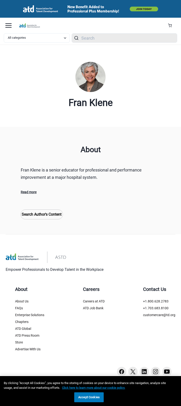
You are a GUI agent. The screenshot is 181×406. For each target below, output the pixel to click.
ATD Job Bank (93, 308)
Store (19, 342)
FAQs (19, 308)
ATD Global (23, 329)
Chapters (22, 322)
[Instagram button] (155, 371)
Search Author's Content (42, 214)
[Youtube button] (167, 371)
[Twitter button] (133, 371)
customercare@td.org (159, 315)
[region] (90, 391)
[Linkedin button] (144, 371)
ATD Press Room (27, 335)
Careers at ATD (94, 301)
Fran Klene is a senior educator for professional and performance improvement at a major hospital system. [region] (81, 173)
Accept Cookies (89, 397)
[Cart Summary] (171, 25)
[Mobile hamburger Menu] (8, 25)
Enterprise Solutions (29, 315)
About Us (22, 301)
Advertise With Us (28, 349)
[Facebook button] (121, 371)
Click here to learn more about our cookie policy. (93, 387)
